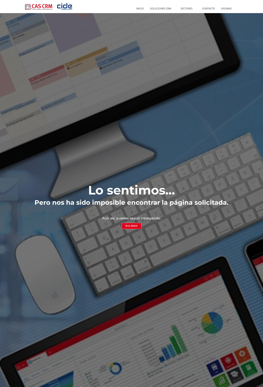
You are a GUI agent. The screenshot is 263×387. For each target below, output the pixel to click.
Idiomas (226, 8)
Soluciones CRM (160, 8)
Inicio (140, 8)
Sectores (187, 8)
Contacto (208, 8)
